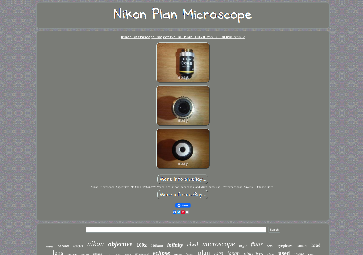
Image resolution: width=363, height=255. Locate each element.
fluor (257, 244)
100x (142, 245)
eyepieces (285, 245)
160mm (157, 245)
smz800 (63, 246)
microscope (218, 244)
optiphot (78, 246)
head (316, 245)
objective (120, 244)
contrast (49, 246)
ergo (243, 245)
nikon (95, 243)
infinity (175, 245)
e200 (270, 246)
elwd (192, 244)
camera (302, 246)
